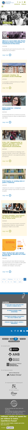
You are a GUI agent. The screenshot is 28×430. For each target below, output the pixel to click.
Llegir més (5, 55)
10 (3, 282)
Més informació (5, 424)
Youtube (25, 2)
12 (9, 282)
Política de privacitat (14, 341)
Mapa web (5, 338)
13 (12, 282)
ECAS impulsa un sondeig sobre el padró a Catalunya (13, 181)
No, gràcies (10, 427)
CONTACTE (17, 4)
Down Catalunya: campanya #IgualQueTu (11, 108)
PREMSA (23, 4)
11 (6, 282)
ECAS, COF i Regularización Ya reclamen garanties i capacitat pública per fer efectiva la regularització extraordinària (12, 144)
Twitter (18, 2)
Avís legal (22, 338)
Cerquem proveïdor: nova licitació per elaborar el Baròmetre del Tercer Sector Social (13, 217)
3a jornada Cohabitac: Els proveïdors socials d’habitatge (12, 75)
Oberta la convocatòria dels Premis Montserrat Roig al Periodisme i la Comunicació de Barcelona (13, 42)
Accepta (3, 427)
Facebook (15, 333)
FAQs (11, 338)
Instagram (23, 2)
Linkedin (24, 333)
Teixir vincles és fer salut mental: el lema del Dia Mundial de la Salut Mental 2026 (13, 254)
